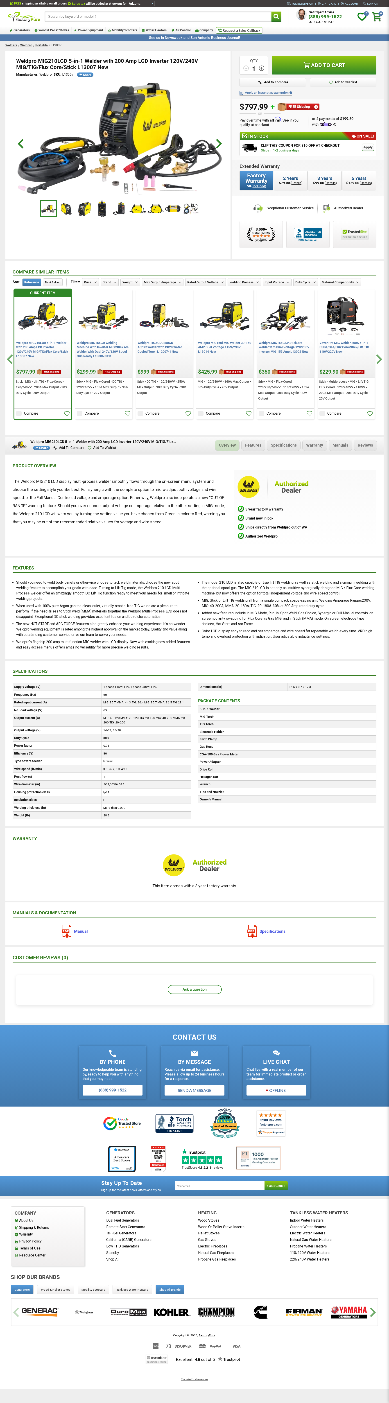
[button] (273, 82)
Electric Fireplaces (212, 1246)
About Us (26, 1220)
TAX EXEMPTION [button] (302, 3)
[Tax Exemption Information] (290, 92)
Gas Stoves (207, 1240)
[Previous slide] (17, 1312)
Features (253, 445)
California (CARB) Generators (129, 1240)
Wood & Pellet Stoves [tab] (55, 1289)
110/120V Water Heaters (310, 1253)
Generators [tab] (22, 1289)
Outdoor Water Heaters (308, 1227)
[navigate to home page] (24, 16)
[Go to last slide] (10, 359)
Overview (227, 445)
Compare (31, 413)
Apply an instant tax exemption (267, 92)
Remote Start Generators (125, 1227)
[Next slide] (378, 359)
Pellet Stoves (209, 1233)
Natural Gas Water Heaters (311, 1240)
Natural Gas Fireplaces (216, 1253)
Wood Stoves (208, 1220)
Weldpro (26, 45)
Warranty (314, 445)
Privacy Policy (30, 1241)
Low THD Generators (122, 1246)
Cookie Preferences (194, 1379)
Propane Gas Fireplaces (217, 1259)
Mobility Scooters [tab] (93, 1289)
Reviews (365, 445)
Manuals (340, 445)
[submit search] (276, 16)
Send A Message (194, 1090)
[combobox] (158, 16)
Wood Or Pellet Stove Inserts (221, 1227)
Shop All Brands (170, 1289)
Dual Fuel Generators (122, 1220)
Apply (368, 147)
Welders (11, 45)
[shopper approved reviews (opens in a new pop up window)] (261, 234)
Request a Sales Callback (241, 30)
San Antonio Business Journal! (215, 38)
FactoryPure (207, 1335)
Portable (41, 45)
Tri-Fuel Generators (121, 1233)
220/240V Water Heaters (310, 1259)
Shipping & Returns (34, 1227)
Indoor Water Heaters (307, 1220)
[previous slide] (21, 144)
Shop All (112, 1259)
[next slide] (218, 144)
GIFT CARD (329, 3)
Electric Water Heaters (307, 1233)
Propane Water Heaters (308, 1246)
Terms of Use (30, 1248)
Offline (277, 1090)
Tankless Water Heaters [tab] (132, 1289)
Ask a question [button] (195, 989)
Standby (112, 1253)
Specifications (284, 445)
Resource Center (32, 1255)
